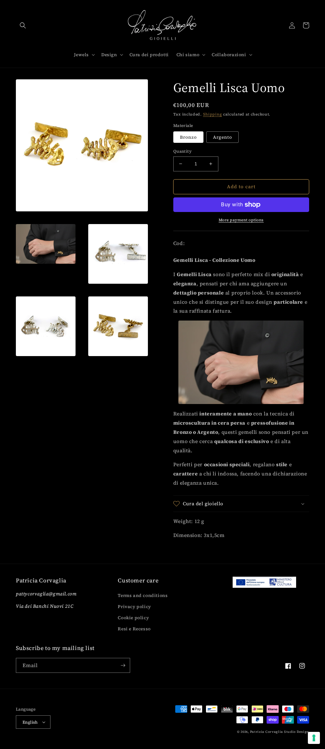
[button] (23, 25)
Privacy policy (134, 606)
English (30, 722)
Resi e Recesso (134, 629)
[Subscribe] (123, 665)
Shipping (212, 114)
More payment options (241, 219)
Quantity (182, 151)
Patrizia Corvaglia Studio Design (279, 732)
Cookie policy (133, 617)
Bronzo (188, 137)
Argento (222, 137)
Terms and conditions (143, 595)
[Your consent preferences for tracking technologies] (314, 738)
